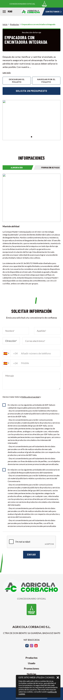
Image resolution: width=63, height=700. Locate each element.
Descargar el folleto (17, 80)
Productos (14, 24)
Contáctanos (53, 11)
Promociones (31, 668)
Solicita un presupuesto (31, 91)
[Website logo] (31, 11)
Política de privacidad (30, 397)
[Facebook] (27, 645)
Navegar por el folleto (46, 80)
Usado (31, 663)
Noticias (31, 674)
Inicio (5, 24)
